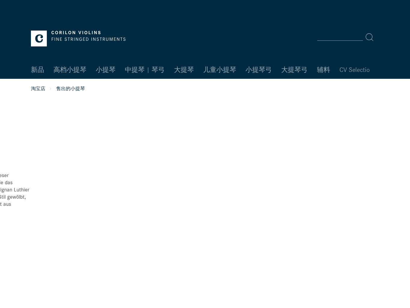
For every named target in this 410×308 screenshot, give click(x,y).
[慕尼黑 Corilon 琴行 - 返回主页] (78, 38)
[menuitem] (347, 37)
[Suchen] (369, 37)
